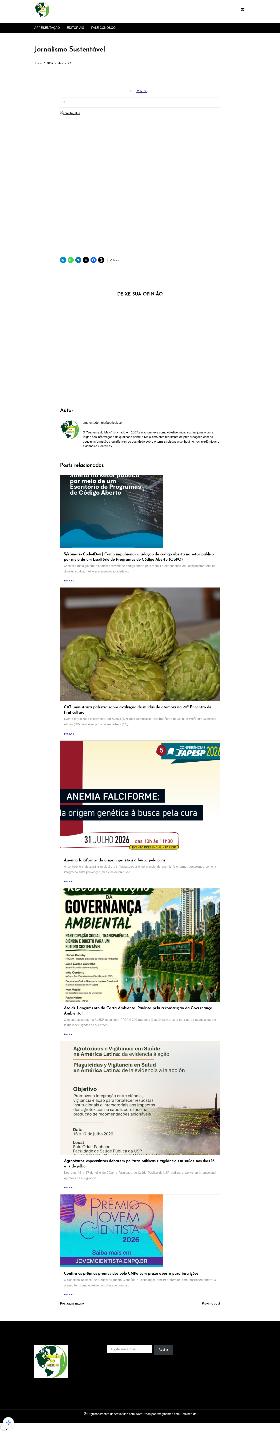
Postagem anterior (72, 1303)
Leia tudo (69, 580)
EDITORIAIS (75, 27)
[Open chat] (8, 1422)
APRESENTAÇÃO (47, 27)
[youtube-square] (242, 10)
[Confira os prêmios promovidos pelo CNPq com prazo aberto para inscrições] (111, 1230)
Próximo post (211, 1303)
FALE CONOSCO (103, 27)
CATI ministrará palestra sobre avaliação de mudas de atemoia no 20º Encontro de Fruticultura (137, 710)
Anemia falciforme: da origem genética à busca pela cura (114, 860)
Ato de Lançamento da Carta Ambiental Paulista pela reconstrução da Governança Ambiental (138, 1010)
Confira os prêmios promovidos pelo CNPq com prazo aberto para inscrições (131, 1274)
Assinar (164, 1349)
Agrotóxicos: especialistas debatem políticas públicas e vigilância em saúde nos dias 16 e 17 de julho (139, 1163)
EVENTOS (141, 91)
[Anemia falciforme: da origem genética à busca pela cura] (140, 797)
